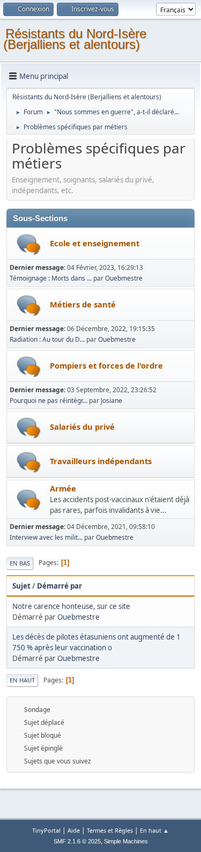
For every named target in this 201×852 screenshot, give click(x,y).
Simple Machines (126, 841)
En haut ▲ (154, 830)
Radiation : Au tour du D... (47, 339)
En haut (22, 680)
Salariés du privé (82, 426)
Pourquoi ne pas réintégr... (48, 400)
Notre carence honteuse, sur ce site (71, 606)
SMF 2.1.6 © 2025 (77, 841)
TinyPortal (46, 830)
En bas (20, 563)
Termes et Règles (110, 830)
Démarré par (59, 586)
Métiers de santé (83, 304)
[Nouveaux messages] (29, 244)
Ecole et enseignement (94, 243)
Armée (63, 488)
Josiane (111, 400)
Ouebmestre (124, 278)
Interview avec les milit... (46, 537)
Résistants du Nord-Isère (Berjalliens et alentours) (74, 39)
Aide (74, 830)
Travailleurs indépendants (101, 461)
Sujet (21, 586)
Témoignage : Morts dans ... (51, 278)
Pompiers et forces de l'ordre (106, 365)
